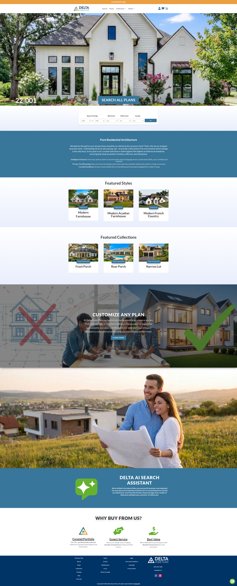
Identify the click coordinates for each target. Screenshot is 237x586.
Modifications (105, 565)
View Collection (83, 261)
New (79, 575)
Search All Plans (118, 100)
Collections (120, 9)
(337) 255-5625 (158, 567)
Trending (78, 572)
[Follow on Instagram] (160, 575)
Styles (111, 9)
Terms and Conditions (131, 561)
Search (104, 9)
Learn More (118, 338)
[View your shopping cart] (166, 8)
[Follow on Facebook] (156, 575)
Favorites (79, 579)
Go (150, 120)
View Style (83, 207)
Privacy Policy (132, 568)
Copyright (132, 565)
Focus (105, 568)
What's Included (105, 572)
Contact (105, 561)
